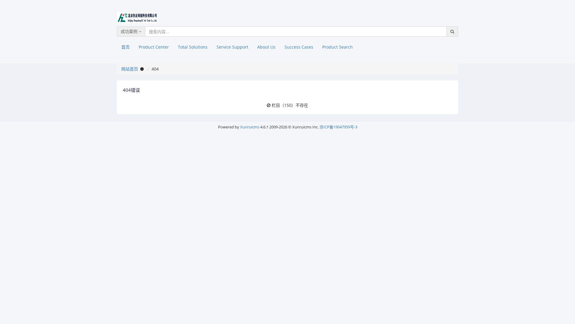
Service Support (232, 47)
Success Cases (299, 47)
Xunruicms (249, 127)
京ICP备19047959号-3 (338, 127)
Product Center (154, 47)
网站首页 (129, 69)
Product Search (337, 47)
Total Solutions (193, 47)
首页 (125, 47)
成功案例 (130, 31)
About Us (266, 47)
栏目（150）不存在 (290, 105)
